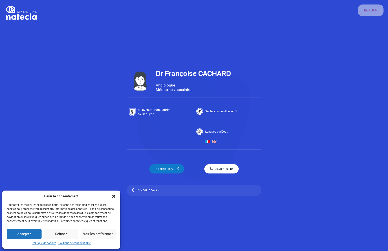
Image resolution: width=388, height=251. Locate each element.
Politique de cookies (44, 243)
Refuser (61, 234)
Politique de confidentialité (74, 243)
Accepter (24, 234)
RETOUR (370, 10)
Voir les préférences (98, 234)
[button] (113, 196)
